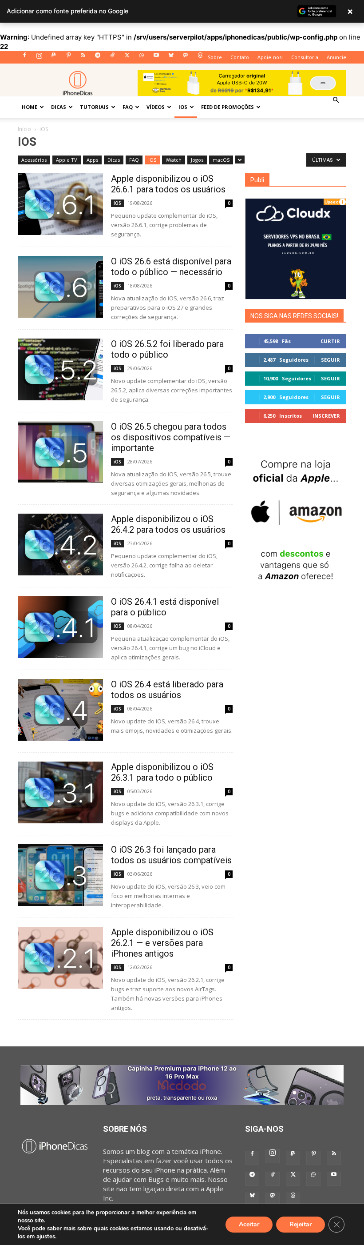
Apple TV (66, 159)
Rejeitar (300, 1224)
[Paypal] (53, 57)
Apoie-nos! (270, 57)
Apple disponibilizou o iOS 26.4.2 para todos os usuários (168, 524)
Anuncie (336, 57)
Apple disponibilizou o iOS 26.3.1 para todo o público (162, 772)
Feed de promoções (227, 107)
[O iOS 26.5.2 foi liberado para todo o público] (60, 369)
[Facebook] (24, 57)
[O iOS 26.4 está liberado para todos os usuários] (60, 710)
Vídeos (155, 107)
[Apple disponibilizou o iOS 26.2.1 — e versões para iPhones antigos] (60, 958)
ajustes (45, 1237)
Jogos (197, 159)
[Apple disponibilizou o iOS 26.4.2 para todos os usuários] (60, 544)
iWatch (174, 159)
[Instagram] (39, 57)
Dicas (58, 107)
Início (24, 129)
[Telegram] (97, 57)
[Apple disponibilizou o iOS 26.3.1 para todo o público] (60, 792)
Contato (239, 57)
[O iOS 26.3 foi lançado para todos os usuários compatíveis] (60, 875)
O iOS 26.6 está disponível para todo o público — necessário (171, 266)
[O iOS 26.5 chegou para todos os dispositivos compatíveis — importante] (60, 452)
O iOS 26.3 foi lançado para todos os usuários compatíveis (171, 855)
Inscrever (326, 415)
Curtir (330, 341)
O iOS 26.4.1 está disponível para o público (165, 607)
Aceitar (249, 1224)
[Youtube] (156, 57)
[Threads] (200, 57)
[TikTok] (112, 57)
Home (29, 107)
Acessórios (34, 159)
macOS (221, 159)
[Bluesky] (171, 57)
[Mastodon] (185, 57)
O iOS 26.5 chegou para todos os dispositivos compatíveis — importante (170, 437)
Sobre (215, 57)
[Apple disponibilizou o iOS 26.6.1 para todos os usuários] (60, 204)
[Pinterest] (68, 57)
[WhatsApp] (141, 57)
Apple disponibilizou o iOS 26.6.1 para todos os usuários (168, 184)
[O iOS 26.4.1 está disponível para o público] (60, 627)
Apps (92, 159)
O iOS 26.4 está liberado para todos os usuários (167, 689)
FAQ (128, 107)
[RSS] (83, 57)
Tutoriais (94, 107)
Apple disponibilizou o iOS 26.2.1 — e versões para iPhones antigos (162, 943)
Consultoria (304, 57)
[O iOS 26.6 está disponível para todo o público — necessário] (60, 287)
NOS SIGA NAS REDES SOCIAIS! (294, 315)
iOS (182, 107)
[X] (127, 57)
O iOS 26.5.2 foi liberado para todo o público (167, 349)
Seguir (330, 359)
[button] (335, 100)
